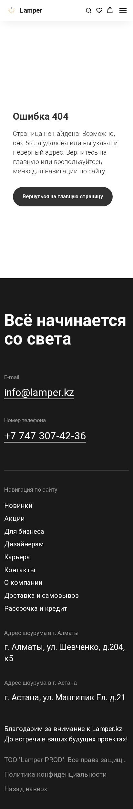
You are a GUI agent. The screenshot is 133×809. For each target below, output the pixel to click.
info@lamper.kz (39, 392)
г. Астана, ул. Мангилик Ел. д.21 (65, 697)
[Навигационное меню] (123, 10)
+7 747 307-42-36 (45, 436)
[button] (89, 10)
